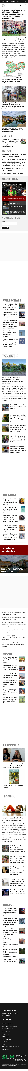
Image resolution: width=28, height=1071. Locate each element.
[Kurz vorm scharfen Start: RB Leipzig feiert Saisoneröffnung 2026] (21, 676)
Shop (18, 1)
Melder (6, 151)
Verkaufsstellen (6, 1031)
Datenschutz (5, 1049)
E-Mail (4, 221)
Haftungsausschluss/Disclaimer (10, 1046)
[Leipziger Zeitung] (3, 5)
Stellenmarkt (13, 1)
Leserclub (11, 745)
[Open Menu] (25, 5)
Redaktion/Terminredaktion (9, 1026)
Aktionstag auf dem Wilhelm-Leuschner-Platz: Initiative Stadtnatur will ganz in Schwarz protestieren (14, 644)
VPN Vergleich (5, 1037)
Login (25, 1)
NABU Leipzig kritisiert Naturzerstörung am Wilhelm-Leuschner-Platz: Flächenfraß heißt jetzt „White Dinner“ (14, 637)
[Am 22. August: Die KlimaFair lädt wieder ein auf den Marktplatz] (21, 961)
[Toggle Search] (21, 5)
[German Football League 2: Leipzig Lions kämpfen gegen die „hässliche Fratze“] (21, 700)
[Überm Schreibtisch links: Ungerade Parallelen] (14, 776)
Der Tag (7, 135)
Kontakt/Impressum (7, 1023)
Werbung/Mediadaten (7, 1028)
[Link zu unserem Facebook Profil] (3, 1019)
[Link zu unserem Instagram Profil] (6, 1019)
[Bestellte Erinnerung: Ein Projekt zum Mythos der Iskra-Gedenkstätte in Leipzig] (21, 528)
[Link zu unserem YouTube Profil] (10, 1019)
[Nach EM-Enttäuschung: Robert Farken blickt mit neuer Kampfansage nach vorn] (21, 668)
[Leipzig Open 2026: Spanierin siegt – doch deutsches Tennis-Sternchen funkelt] (21, 692)
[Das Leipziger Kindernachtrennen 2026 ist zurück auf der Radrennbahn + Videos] (21, 683)
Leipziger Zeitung (5, 1)
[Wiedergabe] (14, 188)
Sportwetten (5, 1041)
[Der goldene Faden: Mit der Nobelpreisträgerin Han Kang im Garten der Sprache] (21, 502)
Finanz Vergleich (6, 1039)
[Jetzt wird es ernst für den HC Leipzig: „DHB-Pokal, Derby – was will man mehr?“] (21, 660)
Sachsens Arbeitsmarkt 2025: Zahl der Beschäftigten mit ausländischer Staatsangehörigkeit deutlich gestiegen (14, 624)
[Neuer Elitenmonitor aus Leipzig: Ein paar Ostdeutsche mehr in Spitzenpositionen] (21, 510)
